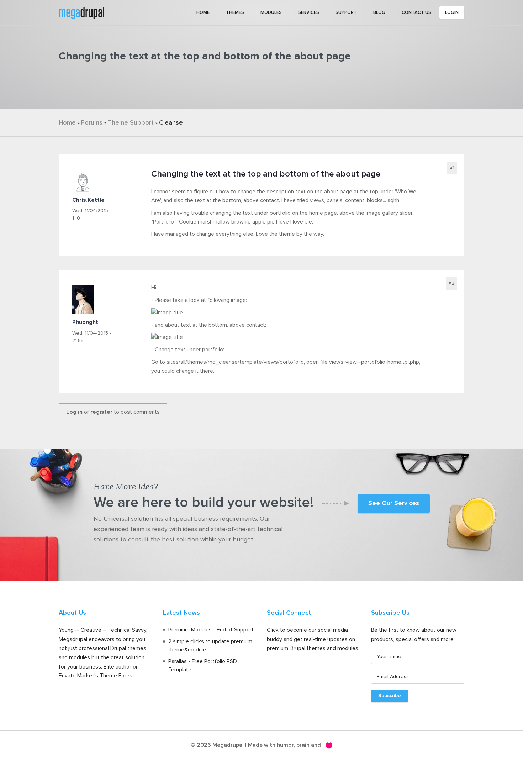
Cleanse (171, 123)
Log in (74, 412)
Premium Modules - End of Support (211, 630)
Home (203, 12)
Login (452, 12)
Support (346, 12)
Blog (379, 12)
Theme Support (131, 123)
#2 (451, 283)
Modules (271, 12)
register (101, 412)
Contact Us (416, 12)
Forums (91, 123)
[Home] (81, 12)
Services (308, 12)
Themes (235, 12)
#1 (452, 168)
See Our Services (393, 503)
